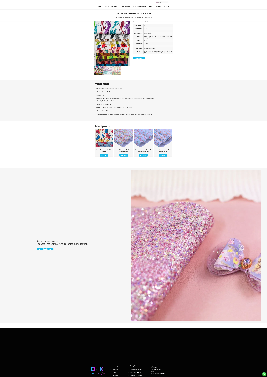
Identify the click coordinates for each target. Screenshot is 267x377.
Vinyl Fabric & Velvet (139, 6)
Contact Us (158, 6)
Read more (104, 155)
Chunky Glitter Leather (111, 6)
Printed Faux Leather (123, 17)
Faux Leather (125, 6)
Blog (150, 6)
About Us (166, 6)
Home (99, 6)
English (160, 2)
